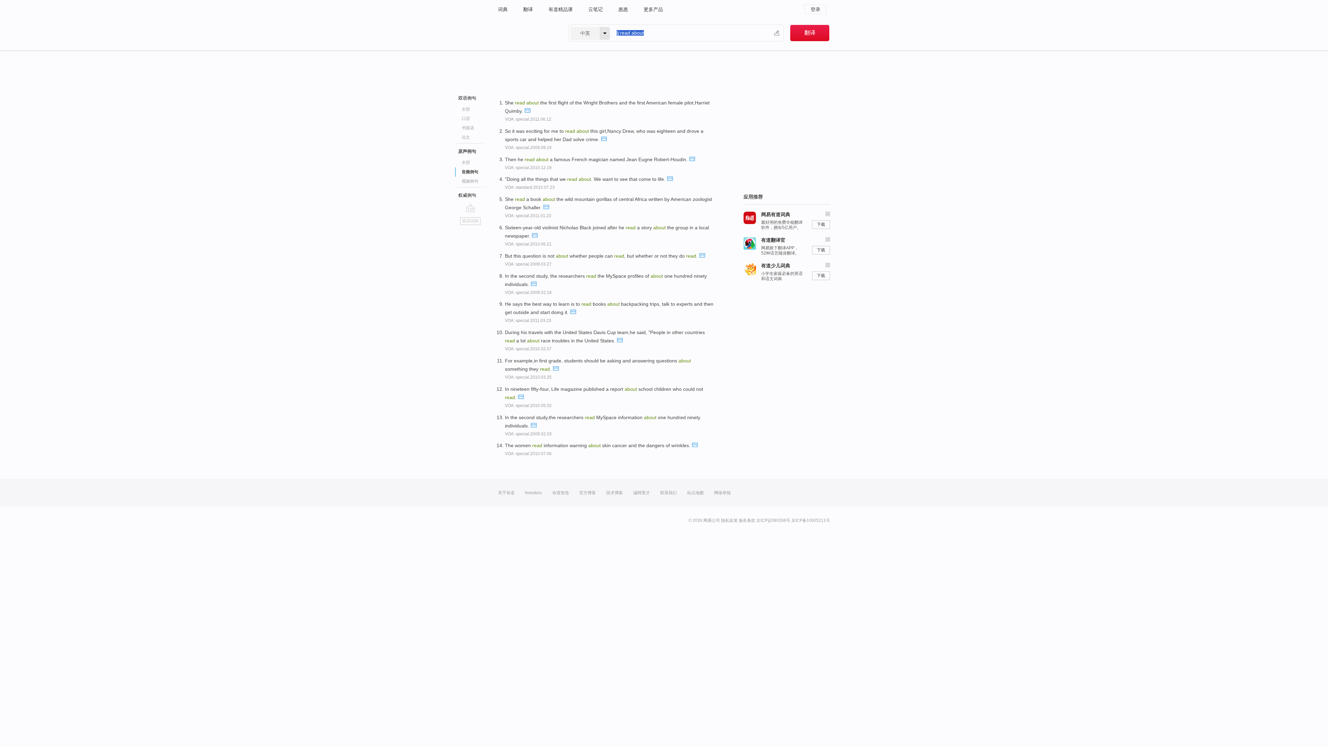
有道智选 (560, 492)
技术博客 (614, 492)
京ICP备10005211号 (810, 520)
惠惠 (623, 9)
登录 (815, 9)
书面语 (468, 128)
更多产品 (653, 9)
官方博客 (587, 492)
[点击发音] (527, 110)
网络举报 (722, 492)
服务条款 (747, 520)
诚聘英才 (641, 492)
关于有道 (506, 492)
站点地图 (695, 492)
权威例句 (467, 195)
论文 (466, 137)
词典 (503, 9)
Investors (533, 492)
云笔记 (595, 9)
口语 (466, 118)
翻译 (528, 9)
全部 (466, 109)
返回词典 (470, 221)
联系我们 (668, 492)
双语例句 (467, 98)
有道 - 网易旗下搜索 (526, 33)
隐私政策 (729, 520)
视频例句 (470, 181)
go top (470, 208)
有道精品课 (560, 9)
